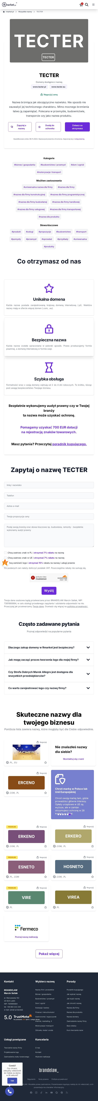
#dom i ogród (77, 164)
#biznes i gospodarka (24, 164)
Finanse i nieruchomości (44, 1012)
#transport (81, 231)
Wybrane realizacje (42, 1057)
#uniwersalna (80, 239)
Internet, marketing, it (43, 1021)
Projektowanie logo (11, 1052)
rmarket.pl (10, 12)
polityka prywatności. (77, 606)
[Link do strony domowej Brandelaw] (49, 1070)
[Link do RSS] (67, 1092)
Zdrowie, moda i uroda (44, 1030)
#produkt (16, 231)
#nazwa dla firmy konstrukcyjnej (29, 194)
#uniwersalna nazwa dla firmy (38, 187)
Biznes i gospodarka (43, 994)
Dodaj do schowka (49, 127)
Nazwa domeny (73, 1017)
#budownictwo (63, 231)
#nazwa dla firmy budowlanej (33, 202)
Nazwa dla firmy (73, 1008)
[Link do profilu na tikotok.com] (41, 1092)
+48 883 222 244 (14, 1007)
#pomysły (16, 239)
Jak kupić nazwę (73, 999)
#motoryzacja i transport (49, 172)
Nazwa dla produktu (74, 1012)
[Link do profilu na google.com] (56, 1092)
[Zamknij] (22, 1062)
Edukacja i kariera (42, 1008)
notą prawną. (80, 139)
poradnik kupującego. (69, 444)
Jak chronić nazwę (74, 1003)
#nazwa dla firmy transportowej (65, 209)
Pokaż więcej (49, 954)
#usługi (29, 231)
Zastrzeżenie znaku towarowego (16, 1057)
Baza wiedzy (71, 1026)
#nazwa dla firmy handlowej (65, 202)
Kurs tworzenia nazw (75, 1030)
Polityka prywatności (60, 1079)
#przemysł (31, 239)
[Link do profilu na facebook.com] (31, 1092)
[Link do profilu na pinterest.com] (61, 1092)
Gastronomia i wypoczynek (45, 1017)
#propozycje (45, 231)
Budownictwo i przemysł (44, 999)
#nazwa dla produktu (49, 216)
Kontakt (38, 1052)
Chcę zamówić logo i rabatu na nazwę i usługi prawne (41, 563)
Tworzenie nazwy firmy (13, 1048)
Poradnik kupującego (75, 990)
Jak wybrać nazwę (74, 994)
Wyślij (49, 591)
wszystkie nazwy (25, 12)
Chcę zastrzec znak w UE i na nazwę (36, 558)
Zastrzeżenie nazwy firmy (77, 1021)
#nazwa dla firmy (66, 187)
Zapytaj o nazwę (21, 127)
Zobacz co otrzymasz (77, 127)
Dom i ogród (40, 1003)
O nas (37, 1048)
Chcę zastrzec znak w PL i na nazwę (36, 552)
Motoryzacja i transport (44, 1026)
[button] (48, 57)
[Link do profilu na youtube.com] (51, 1092)
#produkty (49, 246)
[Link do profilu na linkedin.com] (46, 1092)
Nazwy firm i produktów (44, 990)
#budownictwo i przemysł (53, 164)
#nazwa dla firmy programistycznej (67, 194)
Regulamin (31, 1079)
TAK (12, 1081)
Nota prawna (43, 1079)
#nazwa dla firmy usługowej (31, 209)
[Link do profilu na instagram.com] (36, 1092)
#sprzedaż (47, 239)
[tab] (58, 814)
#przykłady (62, 239)
